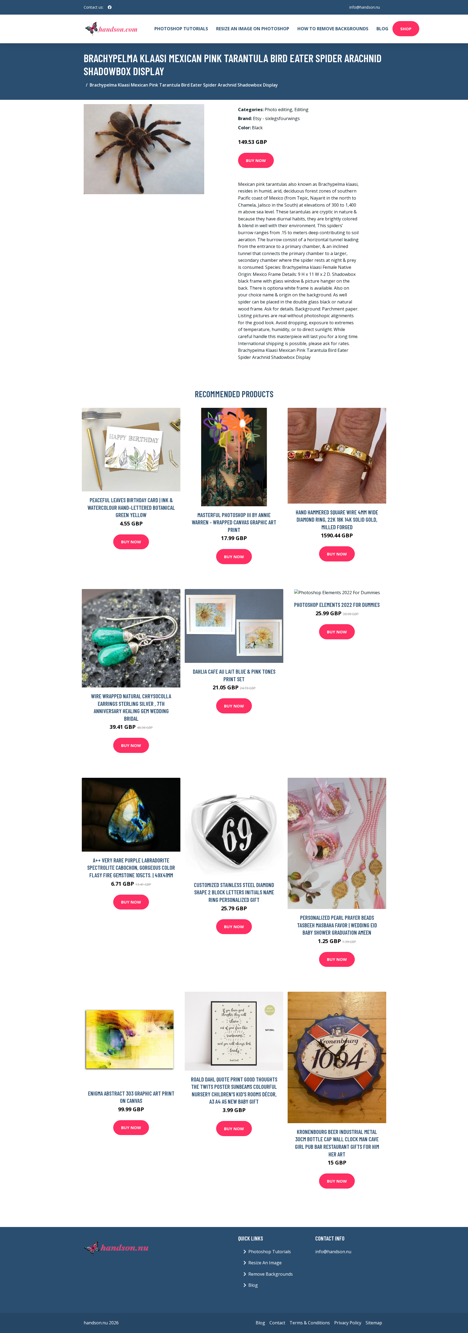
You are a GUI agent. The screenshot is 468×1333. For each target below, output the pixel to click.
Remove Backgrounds (270, 1274)
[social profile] (110, 7)
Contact (277, 1323)
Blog (382, 29)
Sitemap (374, 1323)
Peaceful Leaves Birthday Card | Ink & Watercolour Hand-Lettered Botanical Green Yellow (131, 507)
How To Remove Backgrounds (332, 29)
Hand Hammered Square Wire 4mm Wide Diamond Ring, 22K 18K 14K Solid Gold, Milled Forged (337, 519)
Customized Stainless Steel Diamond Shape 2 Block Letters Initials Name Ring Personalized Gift (234, 892)
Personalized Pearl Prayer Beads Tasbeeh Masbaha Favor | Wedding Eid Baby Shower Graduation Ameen (337, 925)
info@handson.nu (364, 7)
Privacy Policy (347, 1323)
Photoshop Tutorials (181, 29)
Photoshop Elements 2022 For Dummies (337, 604)
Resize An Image (265, 1263)
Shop (405, 28)
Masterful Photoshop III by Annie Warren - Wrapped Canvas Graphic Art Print (234, 522)
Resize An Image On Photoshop (252, 29)
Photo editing (278, 110)
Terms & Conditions (310, 1323)
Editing (301, 110)
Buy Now (256, 160)
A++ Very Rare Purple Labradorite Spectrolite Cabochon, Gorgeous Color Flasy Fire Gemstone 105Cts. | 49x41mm (131, 867)
